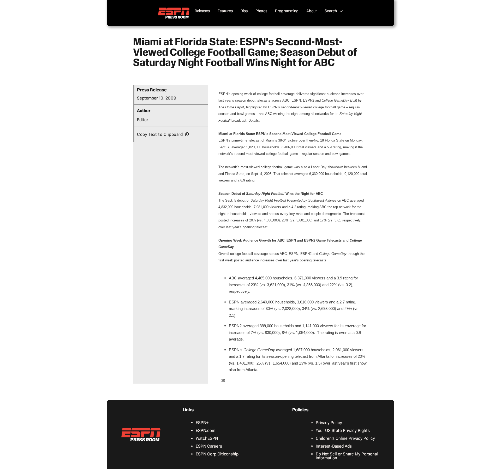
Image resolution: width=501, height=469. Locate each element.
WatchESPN (207, 438)
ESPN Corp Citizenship (217, 454)
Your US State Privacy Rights (343, 430)
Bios (244, 11)
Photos (261, 11)
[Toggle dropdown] (341, 11)
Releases (202, 11)
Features (225, 11)
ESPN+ (202, 422)
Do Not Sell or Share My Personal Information (347, 456)
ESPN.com (205, 430)
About (311, 11)
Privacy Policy (329, 422)
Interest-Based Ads (334, 446)
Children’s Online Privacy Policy (345, 438)
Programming (287, 11)
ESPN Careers (209, 446)
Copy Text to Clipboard (160, 134)
